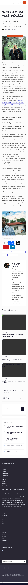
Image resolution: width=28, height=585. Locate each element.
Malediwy (4, 515)
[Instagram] (17, 3)
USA (3, 538)
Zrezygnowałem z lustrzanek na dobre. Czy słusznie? (14, 446)
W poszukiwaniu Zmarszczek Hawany (13, 398)
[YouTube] (19, 3)
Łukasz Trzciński (21, 251)
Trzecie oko (18, 36)
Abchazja (4, 467)
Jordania (4, 483)
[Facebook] (14, 3)
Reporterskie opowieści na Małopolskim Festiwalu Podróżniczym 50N (11, 439)
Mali (3, 517)
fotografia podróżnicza (9, 251)
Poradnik (9, 36)
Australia (4, 471)
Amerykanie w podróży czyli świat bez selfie (13, 391)
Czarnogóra (5, 473)
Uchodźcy (15, 255)
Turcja (3, 534)
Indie (3, 477)
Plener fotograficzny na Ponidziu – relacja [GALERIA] (13, 335)
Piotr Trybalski (12, 29)
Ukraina (4, 536)
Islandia (4, 479)
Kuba (3, 513)
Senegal (4, 528)
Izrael (3, 481)
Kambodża (4, 485)
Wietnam (4, 540)
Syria (9, 255)
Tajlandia (4, 532)
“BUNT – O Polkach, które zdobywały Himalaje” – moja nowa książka (15, 452)
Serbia (3, 530)
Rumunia (4, 526)
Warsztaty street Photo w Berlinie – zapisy (15, 427)
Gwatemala (5, 475)
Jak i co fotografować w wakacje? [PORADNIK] (14, 433)
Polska (4, 255)
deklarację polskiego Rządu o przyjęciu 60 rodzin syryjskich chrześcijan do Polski (13, 103)
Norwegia (4, 521)
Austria (4, 469)
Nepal (3, 519)
